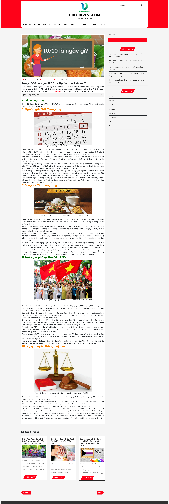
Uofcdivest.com (84, 15)
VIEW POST (31, 477)
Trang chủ (27, 24)
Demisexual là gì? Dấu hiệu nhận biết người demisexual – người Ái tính (90, 442)
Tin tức (102, 24)
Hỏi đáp (37, 24)
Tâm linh (46, 24)
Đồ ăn (66, 24)
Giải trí (73, 24)
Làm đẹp (83, 24)
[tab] (144, 5)
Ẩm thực (93, 24)
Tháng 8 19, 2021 (31, 79)
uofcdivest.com (56, 91)
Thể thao (56, 24)
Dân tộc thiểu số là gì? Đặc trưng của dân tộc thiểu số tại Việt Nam (33, 441)
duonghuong (47, 79)
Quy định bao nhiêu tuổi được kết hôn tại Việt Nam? (62, 441)
